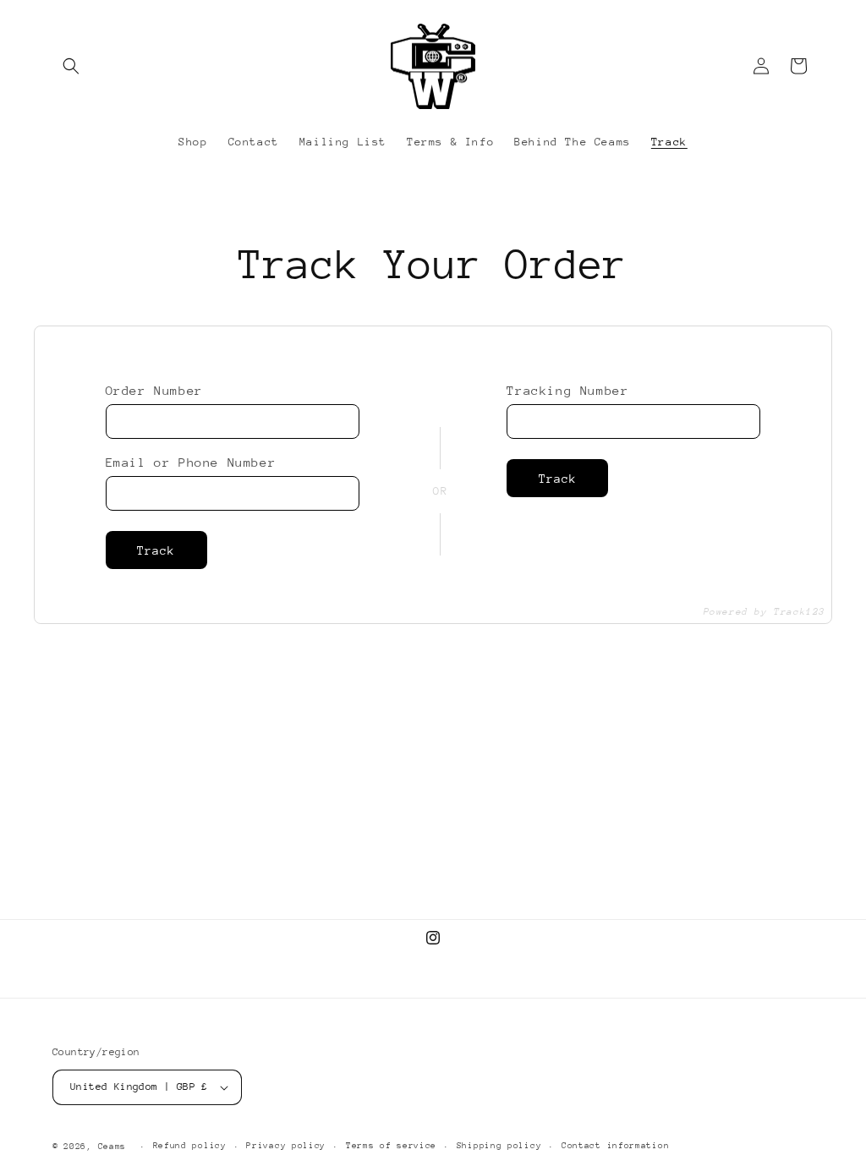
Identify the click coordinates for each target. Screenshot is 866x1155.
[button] (71, 66)
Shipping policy (499, 1146)
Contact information (615, 1146)
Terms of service (391, 1146)
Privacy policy (286, 1146)
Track (156, 550)
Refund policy (190, 1146)
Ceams (112, 1146)
